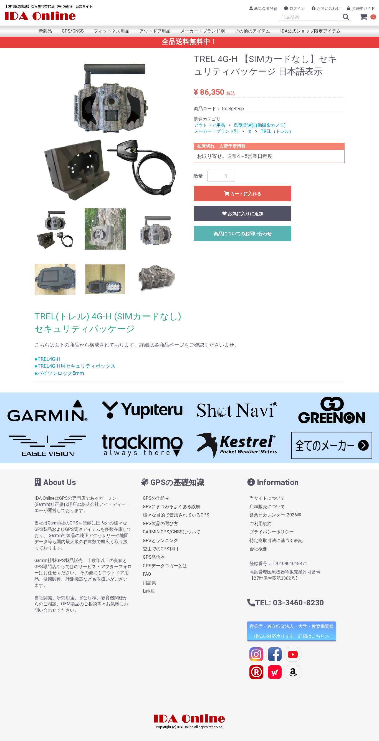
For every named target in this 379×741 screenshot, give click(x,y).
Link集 (149, 591)
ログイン (297, 8)
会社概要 (258, 548)
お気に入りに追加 (245, 213)
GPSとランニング (160, 540)
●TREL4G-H (47, 359)
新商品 (45, 31)
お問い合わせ (328, 8)
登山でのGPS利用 (160, 548)
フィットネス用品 (111, 31)
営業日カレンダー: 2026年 (275, 515)
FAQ (147, 574)
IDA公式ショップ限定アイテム (310, 31)
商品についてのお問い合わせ (243, 233)
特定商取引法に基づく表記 (276, 540)
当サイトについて (267, 498)
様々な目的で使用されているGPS (176, 515)
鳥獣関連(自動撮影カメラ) (259, 125)
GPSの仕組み (156, 498)
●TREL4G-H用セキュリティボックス (74, 366)
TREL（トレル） (277, 131)
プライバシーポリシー (271, 531)
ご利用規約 (260, 523)
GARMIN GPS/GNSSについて (171, 531)
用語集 (149, 582)
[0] (364, 16)
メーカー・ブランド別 (202, 31)
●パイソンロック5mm (59, 373)
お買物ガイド (363, 8)
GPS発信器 (154, 557)
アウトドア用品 (154, 31)
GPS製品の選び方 (160, 523)
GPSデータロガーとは (165, 565)
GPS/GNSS (73, 31)
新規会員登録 (265, 8)
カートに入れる (245, 193)
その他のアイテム (252, 31)
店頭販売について (267, 506)
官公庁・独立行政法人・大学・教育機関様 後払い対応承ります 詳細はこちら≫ (291, 631)
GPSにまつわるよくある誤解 (171, 506)
